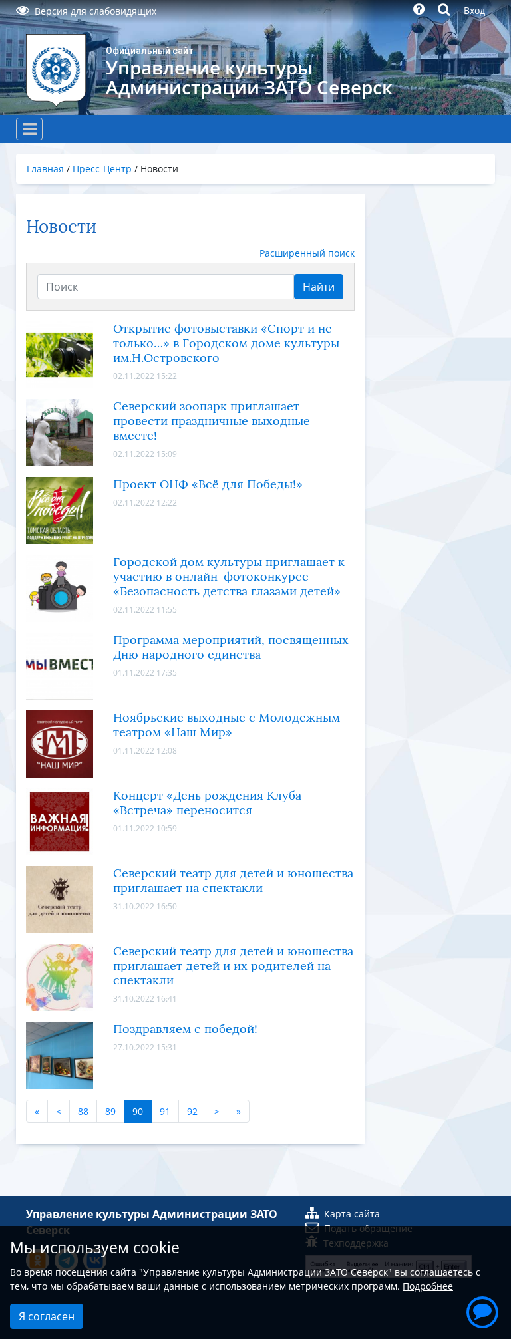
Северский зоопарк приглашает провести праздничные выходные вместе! (211, 421)
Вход (474, 10)
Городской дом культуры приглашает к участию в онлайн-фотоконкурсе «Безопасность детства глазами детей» (229, 577)
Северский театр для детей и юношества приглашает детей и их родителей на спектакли (233, 966)
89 (110, 1111)
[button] (482, 1310)
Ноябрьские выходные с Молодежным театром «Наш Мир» (226, 725)
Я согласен (47, 1316)
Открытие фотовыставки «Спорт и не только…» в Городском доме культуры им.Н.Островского (226, 343)
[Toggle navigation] (29, 129)
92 (192, 1111)
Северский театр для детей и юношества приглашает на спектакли (233, 880)
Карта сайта (352, 1213)
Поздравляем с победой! (185, 1029)
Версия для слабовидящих (95, 11)
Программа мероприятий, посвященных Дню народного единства (231, 647)
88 (83, 1111)
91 (165, 1111)
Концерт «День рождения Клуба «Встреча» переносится (207, 803)
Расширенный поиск (307, 253)
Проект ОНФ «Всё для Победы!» (208, 484)
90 (137, 1111)
